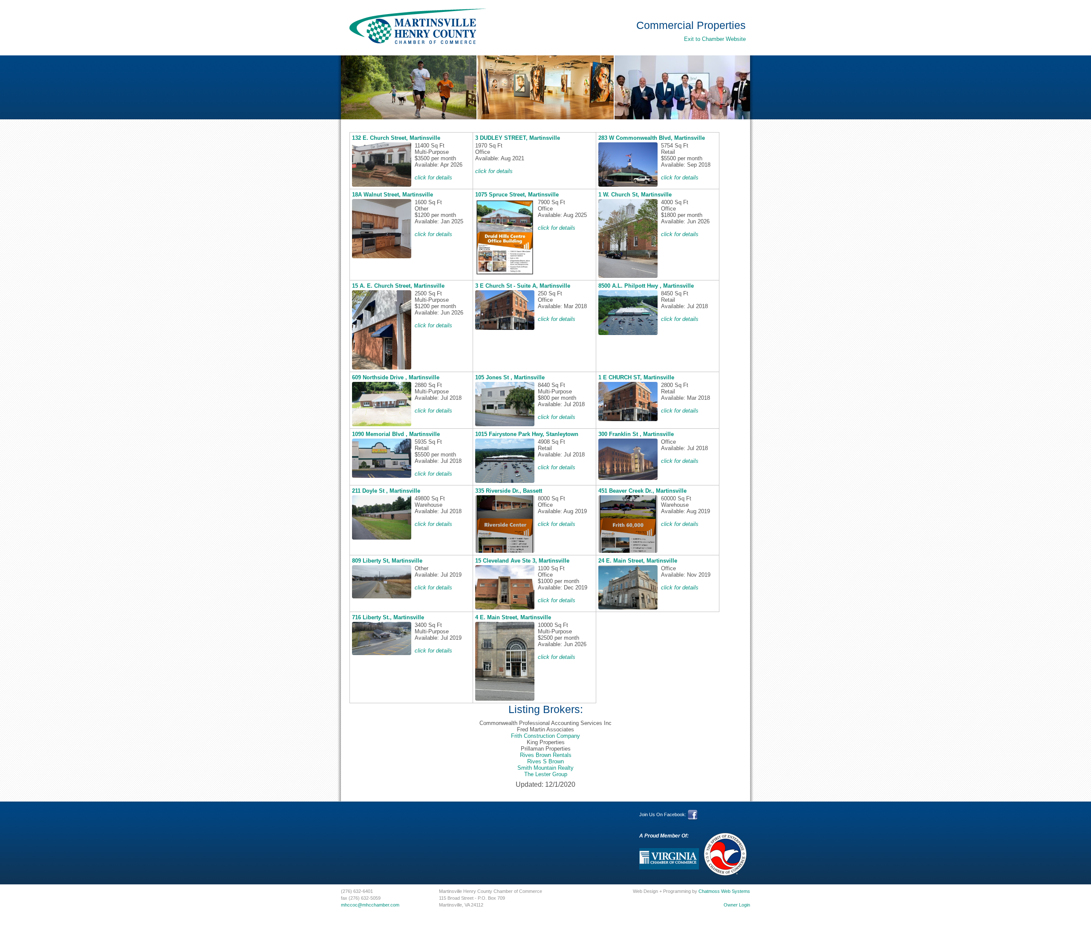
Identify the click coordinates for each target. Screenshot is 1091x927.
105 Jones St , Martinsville (510, 377)
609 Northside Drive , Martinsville (395, 377)
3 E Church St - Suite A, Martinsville (522, 286)
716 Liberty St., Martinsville (388, 617)
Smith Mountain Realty (545, 768)
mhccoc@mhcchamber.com (370, 904)
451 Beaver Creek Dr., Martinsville (642, 491)
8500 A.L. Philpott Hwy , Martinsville (646, 286)
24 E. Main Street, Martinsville (637, 560)
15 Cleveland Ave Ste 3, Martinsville (522, 560)
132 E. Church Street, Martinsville (396, 138)
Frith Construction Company (545, 736)
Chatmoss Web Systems (724, 891)
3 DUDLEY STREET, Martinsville (517, 138)
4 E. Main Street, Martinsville (513, 617)
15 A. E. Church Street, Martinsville (398, 286)
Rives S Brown (545, 761)
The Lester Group (545, 774)
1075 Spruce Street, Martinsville (517, 194)
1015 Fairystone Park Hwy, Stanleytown (526, 434)
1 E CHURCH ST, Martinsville (636, 377)
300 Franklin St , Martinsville (636, 434)
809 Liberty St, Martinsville (387, 560)
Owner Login (737, 904)
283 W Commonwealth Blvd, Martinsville (651, 138)
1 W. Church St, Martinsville (635, 194)
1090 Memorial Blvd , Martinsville (396, 434)
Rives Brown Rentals (545, 755)
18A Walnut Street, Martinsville (392, 194)
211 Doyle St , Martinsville (386, 491)
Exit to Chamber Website (715, 39)
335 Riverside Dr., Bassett (508, 491)
